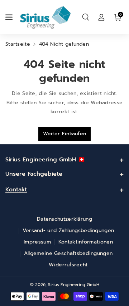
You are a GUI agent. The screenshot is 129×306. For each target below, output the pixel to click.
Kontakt (16, 189)
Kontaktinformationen (85, 242)
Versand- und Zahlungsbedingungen (68, 230)
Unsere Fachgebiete (33, 174)
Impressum (37, 242)
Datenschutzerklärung (64, 219)
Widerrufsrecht (68, 265)
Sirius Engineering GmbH (73, 284)
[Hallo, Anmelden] (101, 17)
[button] (9, 17)
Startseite (17, 44)
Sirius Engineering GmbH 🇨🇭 (45, 159)
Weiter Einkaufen (64, 133)
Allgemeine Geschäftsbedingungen (68, 253)
